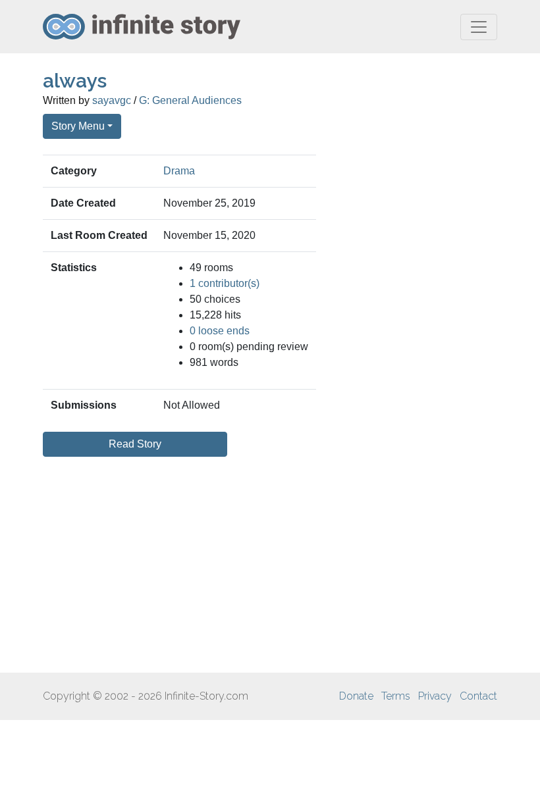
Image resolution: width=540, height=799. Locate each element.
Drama (179, 170)
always (75, 80)
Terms (395, 696)
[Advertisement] (270, 565)
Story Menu (78, 126)
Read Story (135, 444)
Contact (478, 696)
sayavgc (111, 100)
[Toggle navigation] (478, 27)
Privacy (435, 696)
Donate (356, 696)
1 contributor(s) (224, 283)
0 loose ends (220, 330)
